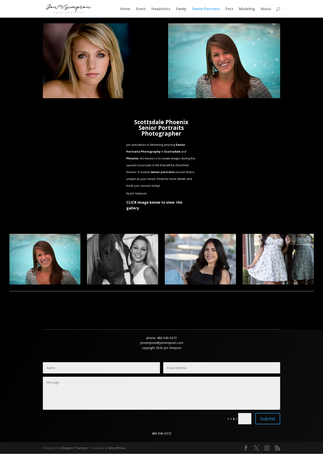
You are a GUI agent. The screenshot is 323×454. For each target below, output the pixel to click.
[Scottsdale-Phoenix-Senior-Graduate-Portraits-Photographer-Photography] (45, 283)
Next (308, 296)
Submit (267, 419)
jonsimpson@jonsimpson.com (161, 343)
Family (181, 9)
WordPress (117, 448)
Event (141, 9)
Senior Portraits (206, 9)
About (266, 9)
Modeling (247, 9)
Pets (229, 9)
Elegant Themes (74, 448)
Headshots (161, 9)
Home (125, 9)
